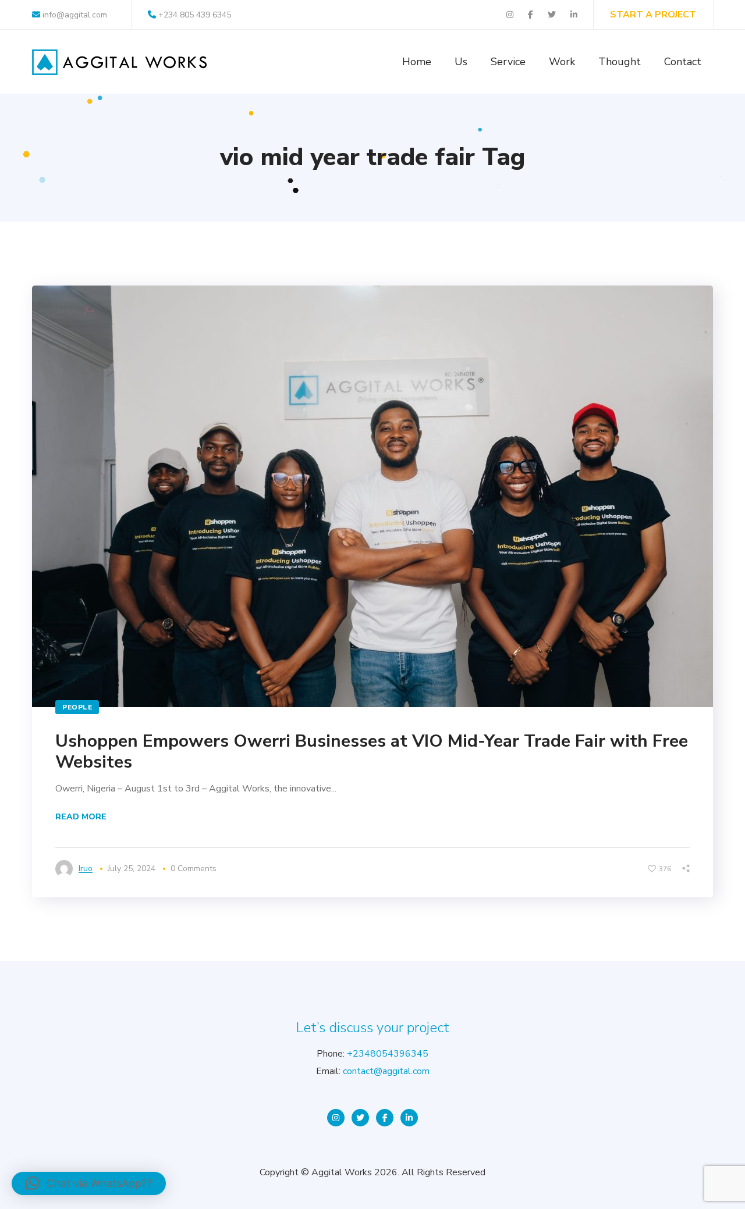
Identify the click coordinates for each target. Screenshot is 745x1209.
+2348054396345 (387, 1053)
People (77, 707)
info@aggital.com (73, 14)
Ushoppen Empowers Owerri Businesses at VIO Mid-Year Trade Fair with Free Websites (371, 751)
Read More (81, 816)
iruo (86, 868)
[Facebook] (384, 1117)
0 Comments (194, 868)
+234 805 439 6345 (194, 14)
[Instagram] (336, 1117)
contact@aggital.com (386, 1071)
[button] (89, 1183)
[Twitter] (360, 1117)
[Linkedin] (409, 1117)
